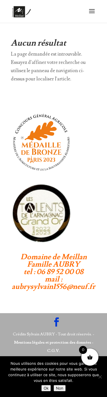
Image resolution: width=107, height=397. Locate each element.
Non (59, 388)
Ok (46, 388)
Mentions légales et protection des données (52, 342)
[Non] (100, 377)
